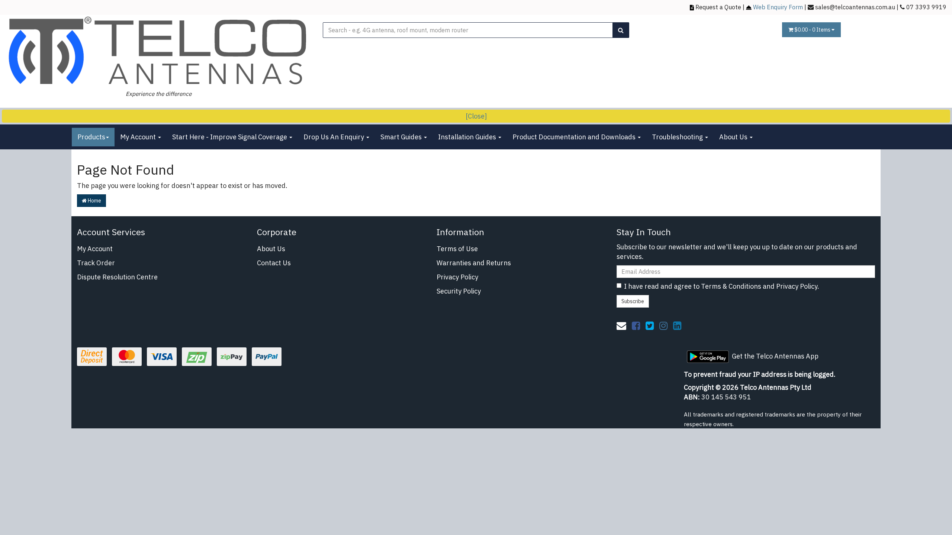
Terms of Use (457, 248)
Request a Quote (718, 7)
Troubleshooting (678, 137)
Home (94, 200)
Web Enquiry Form (778, 7)
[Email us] (621, 325)
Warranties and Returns (474, 263)
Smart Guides (401, 137)
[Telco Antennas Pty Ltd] (159, 51)
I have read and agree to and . (721, 286)
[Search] (620, 30)
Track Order (96, 263)
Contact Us (274, 263)
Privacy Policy (457, 277)
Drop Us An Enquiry (334, 137)
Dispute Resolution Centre (117, 277)
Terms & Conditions (731, 286)
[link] (636, 325)
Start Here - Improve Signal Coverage (230, 137)
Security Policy (459, 291)
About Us (734, 137)
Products (91, 137)
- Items (813, 29)
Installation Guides (468, 137)
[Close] (476, 116)
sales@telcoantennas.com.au (855, 7)
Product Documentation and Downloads (574, 137)
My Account (138, 137)
